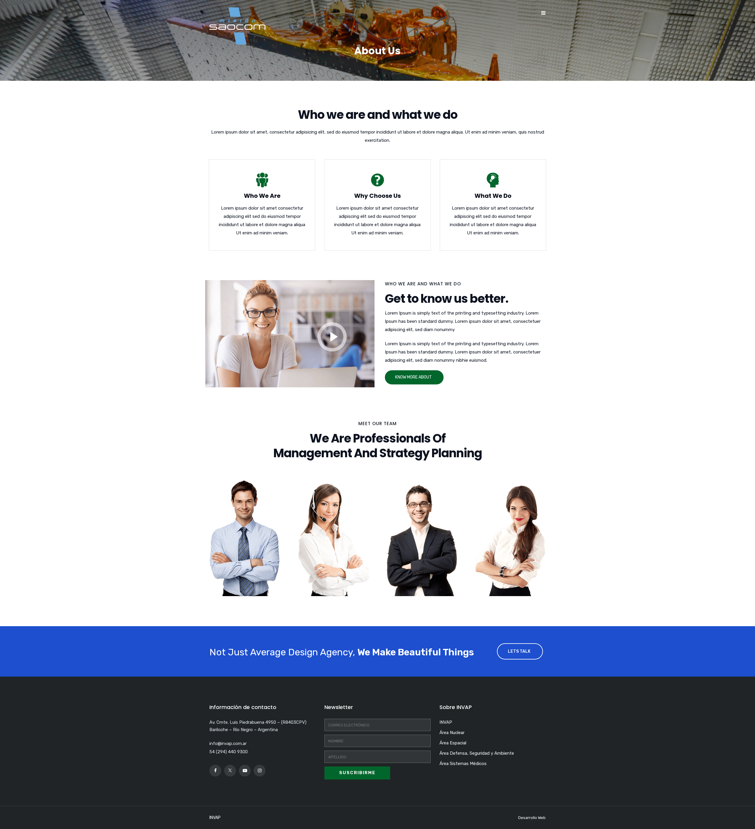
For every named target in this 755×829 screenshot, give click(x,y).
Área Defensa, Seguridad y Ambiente (476, 753)
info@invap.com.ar (228, 743)
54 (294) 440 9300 (228, 751)
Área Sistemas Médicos (463, 763)
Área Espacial (452, 743)
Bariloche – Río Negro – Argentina (243, 729)
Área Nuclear (452, 732)
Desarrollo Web (532, 817)
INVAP (445, 722)
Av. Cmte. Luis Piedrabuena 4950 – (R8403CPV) (257, 722)
